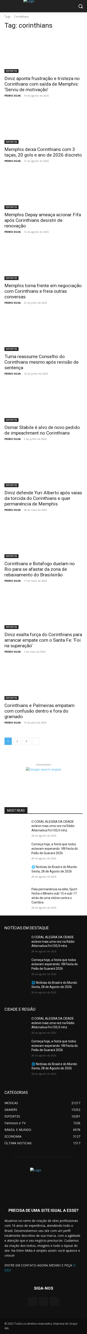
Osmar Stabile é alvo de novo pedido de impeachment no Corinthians (42, 430)
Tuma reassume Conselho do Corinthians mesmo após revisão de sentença (41, 362)
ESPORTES (11, 70)
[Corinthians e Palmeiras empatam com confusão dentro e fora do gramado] (43, 680)
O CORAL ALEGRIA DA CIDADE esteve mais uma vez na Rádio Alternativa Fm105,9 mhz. (53, 826)
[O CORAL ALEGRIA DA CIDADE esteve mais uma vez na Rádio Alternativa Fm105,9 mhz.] (16, 828)
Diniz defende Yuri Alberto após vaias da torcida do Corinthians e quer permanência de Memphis (43, 498)
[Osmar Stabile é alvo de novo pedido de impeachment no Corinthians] (43, 402)
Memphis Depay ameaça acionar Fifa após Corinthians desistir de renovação (42, 220)
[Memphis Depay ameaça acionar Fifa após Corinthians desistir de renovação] (43, 189)
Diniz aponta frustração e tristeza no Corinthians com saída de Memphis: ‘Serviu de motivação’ (42, 84)
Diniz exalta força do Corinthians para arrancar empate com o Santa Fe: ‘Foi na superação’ (43, 640)
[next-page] (35, 741)
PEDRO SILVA (12, 95)
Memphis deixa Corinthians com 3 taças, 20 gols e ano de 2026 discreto (43, 152)
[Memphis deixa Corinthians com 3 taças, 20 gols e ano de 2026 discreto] (43, 124)
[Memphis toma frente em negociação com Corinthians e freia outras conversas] (43, 260)
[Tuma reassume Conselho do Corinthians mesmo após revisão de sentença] (43, 331)
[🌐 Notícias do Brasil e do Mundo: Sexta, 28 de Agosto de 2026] (16, 873)
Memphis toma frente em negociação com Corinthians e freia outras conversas (43, 291)
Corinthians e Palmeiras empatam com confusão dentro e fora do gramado (39, 711)
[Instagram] (43, 1301)
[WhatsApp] (54, 1301)
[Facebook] (32, 1301)
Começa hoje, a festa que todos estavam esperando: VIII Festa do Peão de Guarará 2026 (54, 848)
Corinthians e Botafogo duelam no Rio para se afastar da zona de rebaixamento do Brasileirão (39, 569)
